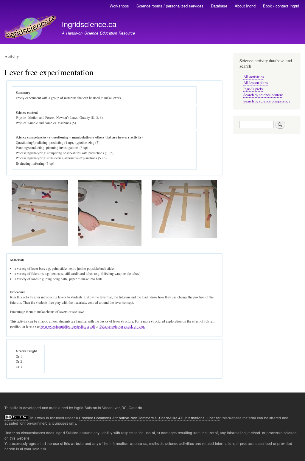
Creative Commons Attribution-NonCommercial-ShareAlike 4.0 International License (149, 417)
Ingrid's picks (253, 88)
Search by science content (263, 94)
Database (219, 6)
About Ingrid (245, 6)
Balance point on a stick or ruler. (122, 326)
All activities (253, 76)
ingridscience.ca (89, 23)
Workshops (119, 6)
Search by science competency (266, 101)
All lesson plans (255, 82)
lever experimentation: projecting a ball (68, 326)
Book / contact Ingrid (281, 6)
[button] (40, 244)
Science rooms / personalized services (169, 6)
